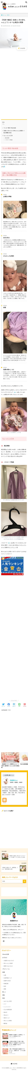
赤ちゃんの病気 (8, 1020)
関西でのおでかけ (8, 966)
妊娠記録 (6, 983)
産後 (5, 989)
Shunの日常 (5, 954)
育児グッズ (6, 1017)
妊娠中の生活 (7, 980)
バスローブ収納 (8, 139)
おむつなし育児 (8, 1001)
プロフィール (6, 969)
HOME (14, 1064)
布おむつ (6, 1015)
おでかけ (4, 957)
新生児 (5, 1012)
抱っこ (4, 992)
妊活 (5, 986)
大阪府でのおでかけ (9, 960)
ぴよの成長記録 (8, 1009)
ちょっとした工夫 (8, 135)
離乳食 (5, 1023)
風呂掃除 (7, 138)
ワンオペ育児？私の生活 (10, 128)
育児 (9, 710)
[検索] (24, 881)
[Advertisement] (14, 70)
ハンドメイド (7, 1006)
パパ (5, 1004)
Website (4, 802)
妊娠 (3, 972)
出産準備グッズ (8, 978)
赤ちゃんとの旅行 (8, 963)
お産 (5, 975)
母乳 (3, 995)
